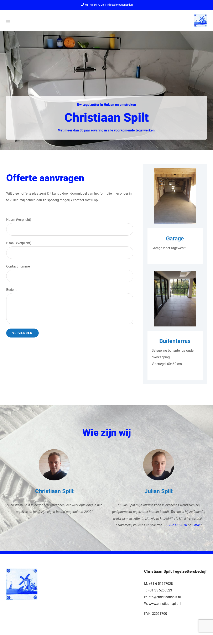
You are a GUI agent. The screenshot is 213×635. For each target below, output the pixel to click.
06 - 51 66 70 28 (94, 4)
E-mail (196, 525)
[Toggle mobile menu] (8, 21)
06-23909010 (177, 525)
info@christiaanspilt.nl (120, 4)
